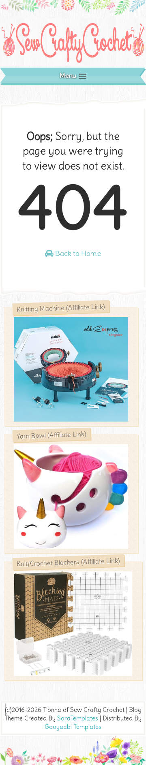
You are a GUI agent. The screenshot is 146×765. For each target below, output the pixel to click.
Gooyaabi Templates (73, 727)
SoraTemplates (77, 718)
